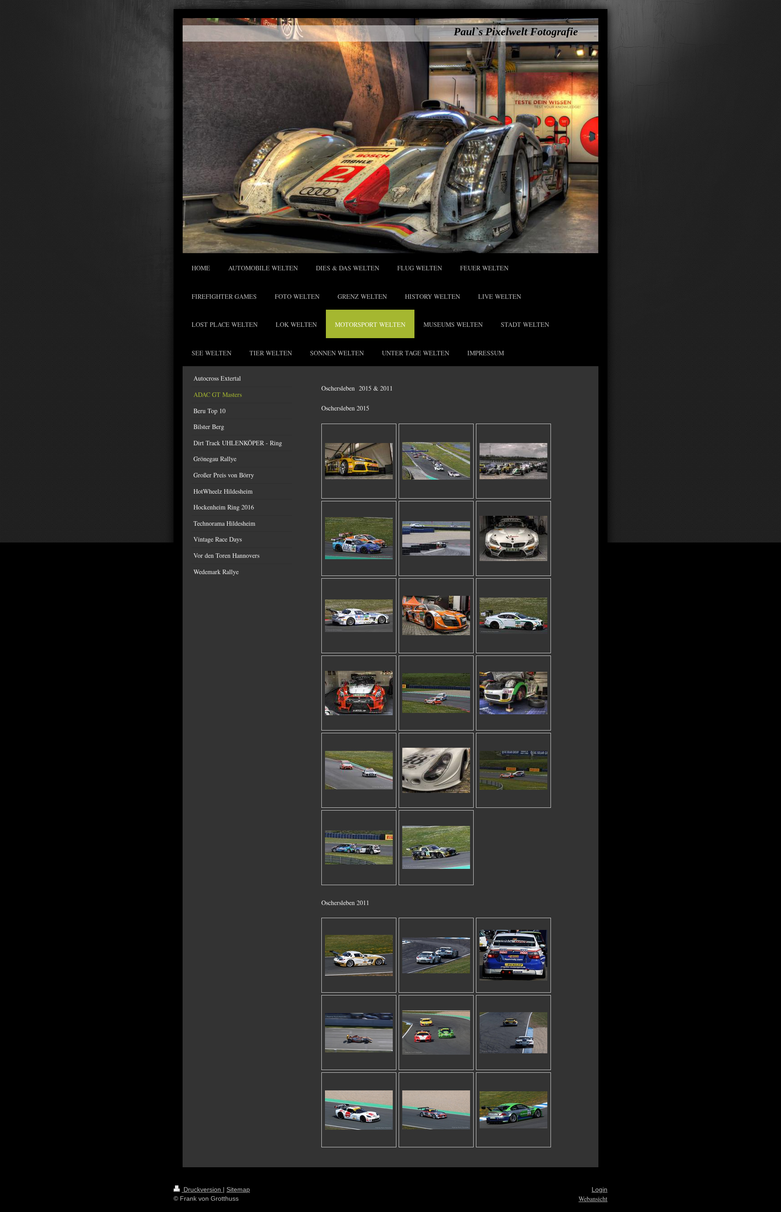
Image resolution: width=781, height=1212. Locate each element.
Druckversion (202, 1189)
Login (599, 1189)
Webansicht (593, 1198)
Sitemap (238, 1189)
